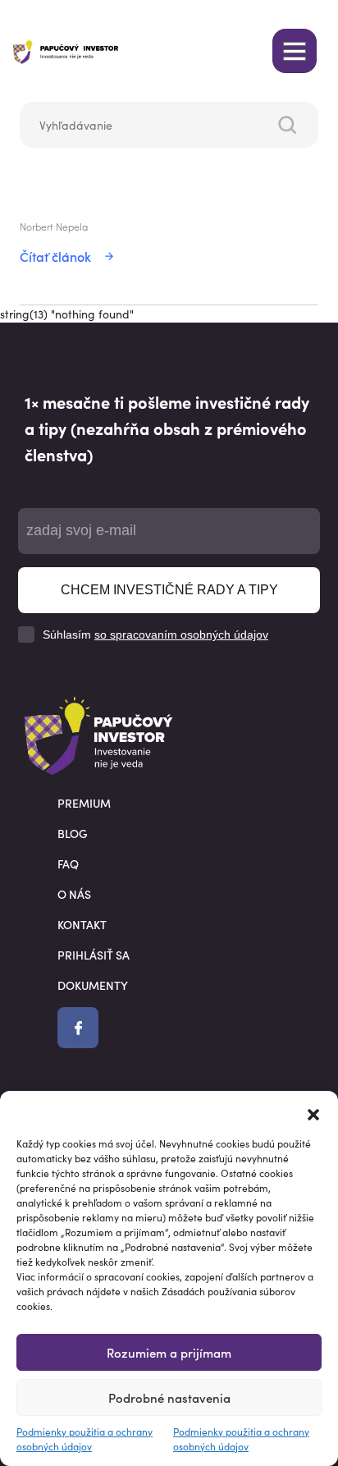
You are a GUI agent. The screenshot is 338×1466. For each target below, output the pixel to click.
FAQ (68, 863)
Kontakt (82, 924)
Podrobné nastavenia (169, 1397)
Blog (72, 833)
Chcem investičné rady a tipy (169, 590)
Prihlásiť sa (93, 954)
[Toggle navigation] (294, 51)
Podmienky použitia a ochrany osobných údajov (84, 1438)
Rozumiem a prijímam (169, 1352)
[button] (313, 1111)
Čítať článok (55, 256)
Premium (84, 803)
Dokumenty (92, 985)
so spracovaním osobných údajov (181, 634)
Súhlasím (155, 634)
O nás (74, 894)
